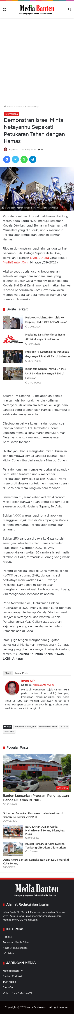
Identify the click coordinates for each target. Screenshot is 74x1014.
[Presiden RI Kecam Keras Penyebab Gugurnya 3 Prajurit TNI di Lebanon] (13, 356)
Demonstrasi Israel (48, 727)
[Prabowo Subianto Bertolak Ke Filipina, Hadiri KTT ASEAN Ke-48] (13, 322)
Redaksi (7, 937)
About (8, 673)
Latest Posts (21, 673)
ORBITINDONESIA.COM (17, 993)
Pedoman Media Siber (16, 942)
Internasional (31, 107)
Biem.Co (8, 987)
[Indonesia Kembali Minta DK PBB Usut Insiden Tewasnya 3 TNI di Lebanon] (13, 373)
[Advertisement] (37, 57)
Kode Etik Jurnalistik (15, 948)
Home (9, 107)
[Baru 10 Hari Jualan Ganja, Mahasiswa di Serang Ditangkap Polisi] (13, 831)
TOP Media (9, 982)
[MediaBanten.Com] (37, 9)
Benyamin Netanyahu (25, 727)
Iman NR (13, 150)
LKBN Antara (39, 258)
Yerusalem (9, 732)
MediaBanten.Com (16, 262)
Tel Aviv (64, 727)
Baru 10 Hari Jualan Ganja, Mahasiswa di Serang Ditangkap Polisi (45, 830)
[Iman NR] (12, 694)
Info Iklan (8, 953)
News (19, 107)
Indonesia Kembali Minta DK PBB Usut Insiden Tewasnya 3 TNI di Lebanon (45, 373)
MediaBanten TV (13, 971)
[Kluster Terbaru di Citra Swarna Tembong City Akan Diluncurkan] (13, 849)
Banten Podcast (12, 976)
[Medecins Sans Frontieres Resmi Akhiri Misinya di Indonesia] (13, 339)
